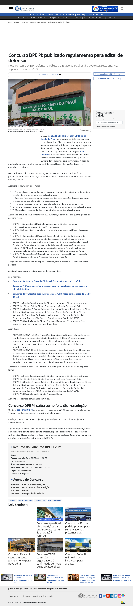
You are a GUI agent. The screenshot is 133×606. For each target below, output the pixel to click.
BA (38, 18)
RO (97, 18)
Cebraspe (27, 470)
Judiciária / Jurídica (34, 464)
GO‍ (51, 18)
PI (84, 18)
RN (90, 18)
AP (31, 18)
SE (110, 18)
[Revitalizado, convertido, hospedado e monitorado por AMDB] (123, 602)
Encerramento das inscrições (30, 487)
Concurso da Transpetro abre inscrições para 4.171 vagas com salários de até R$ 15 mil (52, 295)
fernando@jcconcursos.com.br (34, 130)
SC (104, 18)
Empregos (70, 14)
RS (93, 18)
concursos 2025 (40, 500)
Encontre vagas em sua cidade (105, 119)
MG (66, 18)
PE (81, 18)
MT (59, 18)
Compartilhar (85, 130)
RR (100, 18)
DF (45, 18)
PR (77, 18)
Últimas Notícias (37, 14)
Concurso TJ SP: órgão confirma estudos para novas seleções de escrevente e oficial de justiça (50, 287)
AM (34, 18)
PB (74, 18)
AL (27, 18)
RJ (86, 18)
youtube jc (81, 14)
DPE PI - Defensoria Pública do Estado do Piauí (30, 452)
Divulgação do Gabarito (28, 493)
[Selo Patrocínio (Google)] (105, 8)
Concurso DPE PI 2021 (48, 75)
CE (41, 18)
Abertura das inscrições (28, 484)
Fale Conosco (26, 596)
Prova (19, 490)
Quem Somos (14, 596)
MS (63, 18)
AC (24, 18)
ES (48, 18)
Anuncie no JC (37, 596)
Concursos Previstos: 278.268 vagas (108, 79)
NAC (20, 18)
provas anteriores (54, 500)
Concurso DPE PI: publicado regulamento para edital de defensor (50, 22)
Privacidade (48, 596)
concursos (12, 500)
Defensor (21, 461)
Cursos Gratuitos (95, 14)
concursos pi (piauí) (25, 500)
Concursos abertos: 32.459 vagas (107, 74)
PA (71, 18)
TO (114, 18)
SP (107, 18)
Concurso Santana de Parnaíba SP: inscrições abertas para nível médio (47, 281)
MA (55, 18)
